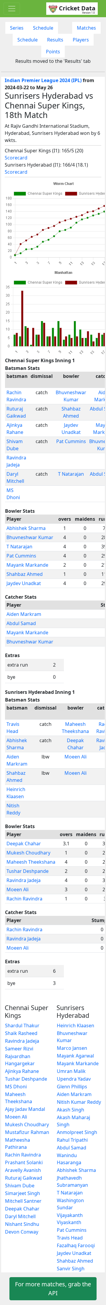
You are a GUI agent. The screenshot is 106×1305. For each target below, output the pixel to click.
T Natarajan (71, 474)
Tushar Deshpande (27, 871)
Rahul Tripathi (72, 1140)
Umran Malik (71, 1071)
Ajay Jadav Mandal (25, 1109)
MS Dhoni (16, 1086)
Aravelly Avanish (23, 1170)
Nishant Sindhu (22, 1224)
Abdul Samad (21, 623)
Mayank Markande (27, 565)
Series (17, 28)
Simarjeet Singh (22, 1193)
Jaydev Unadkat (23, 583)
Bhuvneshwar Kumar (29, 537)
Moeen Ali (75, 756)
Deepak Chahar (23, 843)
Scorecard (16, 157)
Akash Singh (70, 1109)
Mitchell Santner (23, 1201)
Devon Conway (21, 1232)
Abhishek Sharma (26, 528)
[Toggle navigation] (12, 9)
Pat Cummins (71, 441)
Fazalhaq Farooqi (76, 1245)
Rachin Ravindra (24, 898)
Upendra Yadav (74, 1079)
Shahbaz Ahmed (24, 574)
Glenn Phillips (72, 1086)
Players (81, 39)
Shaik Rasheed (21, 1033)
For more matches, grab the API (53, 1288)
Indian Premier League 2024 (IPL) (43, 80)
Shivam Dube (19, 1185)
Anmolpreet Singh (77, 1132)
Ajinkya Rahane (22, 1071)
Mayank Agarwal (75, 1055)
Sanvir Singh (71, 1268)
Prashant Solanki (24, 1162)
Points (53, 51)
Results (55, 39)
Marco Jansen (72, 1048)
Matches (86, 28)
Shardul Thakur (22, 1025)
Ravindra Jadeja (23, 880)
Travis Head (70, 1237)
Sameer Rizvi (19, 1048)
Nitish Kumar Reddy (79, 1102)
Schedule (43, 28)
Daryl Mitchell (20, 1216)
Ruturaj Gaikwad (23, 1178)
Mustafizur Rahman (27, 1132)
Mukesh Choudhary (28, 852)
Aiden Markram (23, 614)
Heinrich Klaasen (75, 1025)
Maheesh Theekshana (30, 862)
